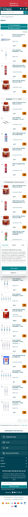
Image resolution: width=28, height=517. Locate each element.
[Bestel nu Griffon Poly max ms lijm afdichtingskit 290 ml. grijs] (24, 76)
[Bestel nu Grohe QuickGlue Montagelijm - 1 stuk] (24, 61)
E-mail (7, 442)
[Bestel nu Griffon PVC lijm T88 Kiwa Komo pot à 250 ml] (24, 159)
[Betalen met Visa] (12, 503)
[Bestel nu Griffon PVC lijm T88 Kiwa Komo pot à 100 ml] (24, 91)
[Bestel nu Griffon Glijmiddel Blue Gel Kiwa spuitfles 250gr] (24, 144)
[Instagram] (19, 492)
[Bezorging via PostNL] (3, 503)
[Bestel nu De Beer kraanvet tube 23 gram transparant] (24, 45)
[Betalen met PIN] (22, 503)
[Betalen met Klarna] (12, 506)
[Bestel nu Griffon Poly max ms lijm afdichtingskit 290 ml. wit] (24, 211)
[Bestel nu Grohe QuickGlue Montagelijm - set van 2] (24, 128)
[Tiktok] (21, 492)
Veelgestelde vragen (11, 437)
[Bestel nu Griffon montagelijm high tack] (24, 174)
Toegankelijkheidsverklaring (18, 499)
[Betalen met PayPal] (25, 503)
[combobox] (12, 12)
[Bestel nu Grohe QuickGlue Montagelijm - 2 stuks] (24, 289)
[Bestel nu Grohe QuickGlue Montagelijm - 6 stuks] (24, 305)
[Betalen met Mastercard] (18, 503)
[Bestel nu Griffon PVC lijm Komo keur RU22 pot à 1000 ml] (24, 196)
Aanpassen (13, 272)
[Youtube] (15, 492)
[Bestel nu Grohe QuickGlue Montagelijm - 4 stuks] (24, 335)
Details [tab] (14, 245)
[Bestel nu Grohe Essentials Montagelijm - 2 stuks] (24, 397)
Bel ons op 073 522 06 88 (12, 453)
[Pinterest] (17, 492)
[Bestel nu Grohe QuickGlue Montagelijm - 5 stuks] (24, 381)
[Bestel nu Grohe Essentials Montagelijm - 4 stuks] (24, 351)
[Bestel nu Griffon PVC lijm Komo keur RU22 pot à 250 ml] (24, 113)
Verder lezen (24, 425)
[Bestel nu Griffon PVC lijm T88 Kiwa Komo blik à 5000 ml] (24, 320)
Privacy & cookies (8, 499)
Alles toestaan (14, 268)
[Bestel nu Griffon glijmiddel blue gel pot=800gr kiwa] (24, 366)
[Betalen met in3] (16, 506)
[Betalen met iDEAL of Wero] (7, 503)
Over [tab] (23, 245)
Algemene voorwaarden (18, 497)
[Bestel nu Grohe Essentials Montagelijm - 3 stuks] (24, 412)
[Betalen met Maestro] (15, 503)
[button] (2, 35)
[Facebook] (12, 492)
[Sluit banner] (25, 3)
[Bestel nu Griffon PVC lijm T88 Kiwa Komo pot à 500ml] (24, 227)
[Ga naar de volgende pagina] (26, 420)
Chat (7, 448)
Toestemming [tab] (5, 245)
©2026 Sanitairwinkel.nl (8, 497)
